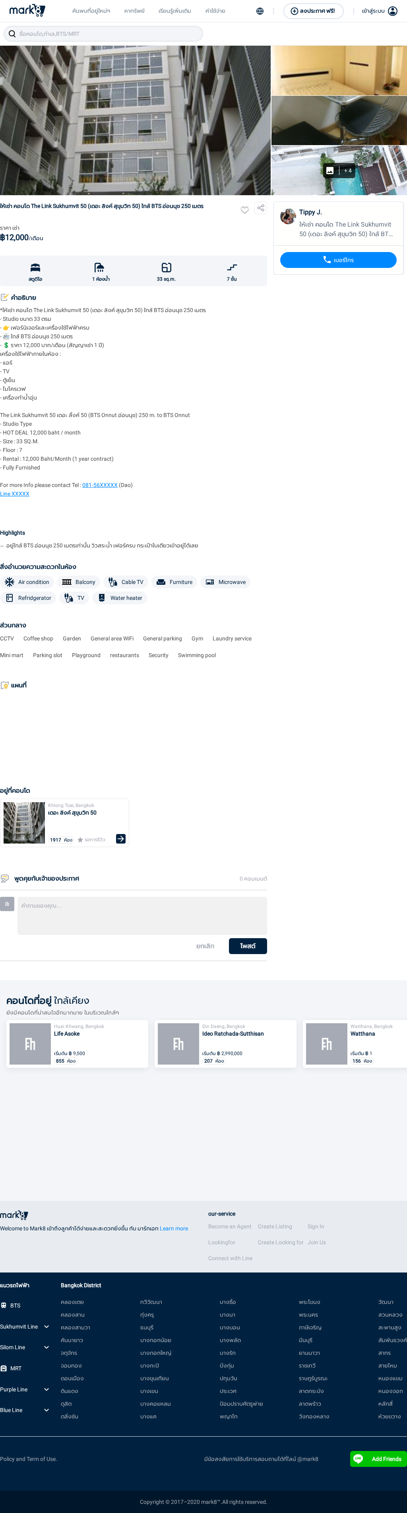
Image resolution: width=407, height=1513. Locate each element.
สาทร (384, 1353)
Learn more (174, 1228)
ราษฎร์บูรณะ (313, 1378)
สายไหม (387, 1365)
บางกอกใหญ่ (155, 1353)
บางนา (227, 1314)
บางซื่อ (228, 1302)
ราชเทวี (307, 1365)
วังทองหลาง (314, 1416)
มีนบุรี (305, 1340)
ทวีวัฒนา (151, 1302)
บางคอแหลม (155, 1403)
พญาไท (229, 1416)
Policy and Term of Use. (28, 1459)
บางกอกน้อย (155, 1340)
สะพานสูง (389, 1327)
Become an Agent (230, 1226)
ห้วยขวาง (389, 1416)
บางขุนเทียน (154, 1378)
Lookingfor (221, 1242)
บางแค (148, 1416)
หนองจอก (390, 1391)
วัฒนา (385, 1302)
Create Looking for (281, 1242)
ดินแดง (69, 1391)
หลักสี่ (385, 1403)
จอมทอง (71, 1365)
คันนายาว (72, 1340)
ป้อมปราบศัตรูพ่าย (241, 1403)
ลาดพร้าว (310, 1403)
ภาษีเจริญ (310, 1327)
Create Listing (275, 1226)
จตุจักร (69, 1353)
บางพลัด (230, 1340)
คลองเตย (72, 1302)
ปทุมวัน (228, 1378)
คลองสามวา (75, 1327)
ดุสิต (66, 1403)
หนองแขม (390, 1378)
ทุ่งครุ (147, 1314)
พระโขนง (309, 1302)
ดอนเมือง (72, 1378)
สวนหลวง (390, 1314)
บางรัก (228, 1353)
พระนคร (308, 1314)
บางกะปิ (149, 1365)
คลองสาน (73, 1314)
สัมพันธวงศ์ (392, 1340)
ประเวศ (228, 1391)
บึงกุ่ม (227, 1365)
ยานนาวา (309, 1353)
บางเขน (149, 1391)
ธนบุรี (146, 1327)
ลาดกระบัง (311, 1391)
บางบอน (230, 1327)
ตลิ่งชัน (69, 1416)
